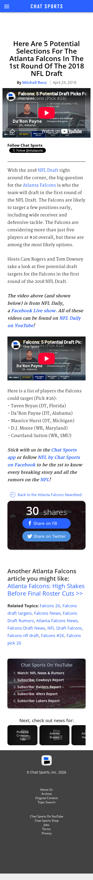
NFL (44, 479)
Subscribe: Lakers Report (38, 700)
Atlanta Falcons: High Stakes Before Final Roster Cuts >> (46, 589)
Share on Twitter (49, 536)
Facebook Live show (33, 310)
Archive (46, 794)
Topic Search (46, 802)
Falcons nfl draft (23, 635)
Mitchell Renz (34, 82)
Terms (46, 829)
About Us (46, 789)
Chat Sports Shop (47, 820)
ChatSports (46, 6)
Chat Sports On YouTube (46, 816)
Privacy (47, 833)
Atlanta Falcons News (57, 620)
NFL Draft (48, 170)
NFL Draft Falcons (64, 628)
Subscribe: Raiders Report (39, 686)
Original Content (46, 798)
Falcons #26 (52, 635)
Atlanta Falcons (39, 185)
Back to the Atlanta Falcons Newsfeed (49, 494)
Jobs (46, 825)
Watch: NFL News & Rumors (40, 673)
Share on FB (45, 523)
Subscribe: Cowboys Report (40, 679)
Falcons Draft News (26, 628)
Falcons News (47, 613)
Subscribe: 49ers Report (37, 693)
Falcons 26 (50, 606)
